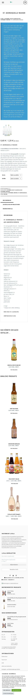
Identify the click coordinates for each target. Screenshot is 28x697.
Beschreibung (7, 200)
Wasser (8, 19)
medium (16, 192)
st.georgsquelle (22, 192)
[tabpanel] (14, 293)
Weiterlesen (13, 413)
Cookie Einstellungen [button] (8, 693)
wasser (5, 194)
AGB (3, 663)
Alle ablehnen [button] (6, 690)
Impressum (4, 659)
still (2, 194)
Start (2, 18)
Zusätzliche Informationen (11, 204)
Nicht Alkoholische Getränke (10, 19)
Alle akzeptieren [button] (16, 690)
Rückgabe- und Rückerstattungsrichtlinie (11, 669)
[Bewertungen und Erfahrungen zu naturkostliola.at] (10, 583)
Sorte (3, 175)
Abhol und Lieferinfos (7, 666)
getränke (10, 192)
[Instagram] (16, 575)
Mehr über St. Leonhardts (11, 312)
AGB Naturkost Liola (10, 316)
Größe (4, 178)
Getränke (7, 18)
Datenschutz (4, 656)
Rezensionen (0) (8, 208)
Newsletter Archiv (14, 569)
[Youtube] (13, 575)
